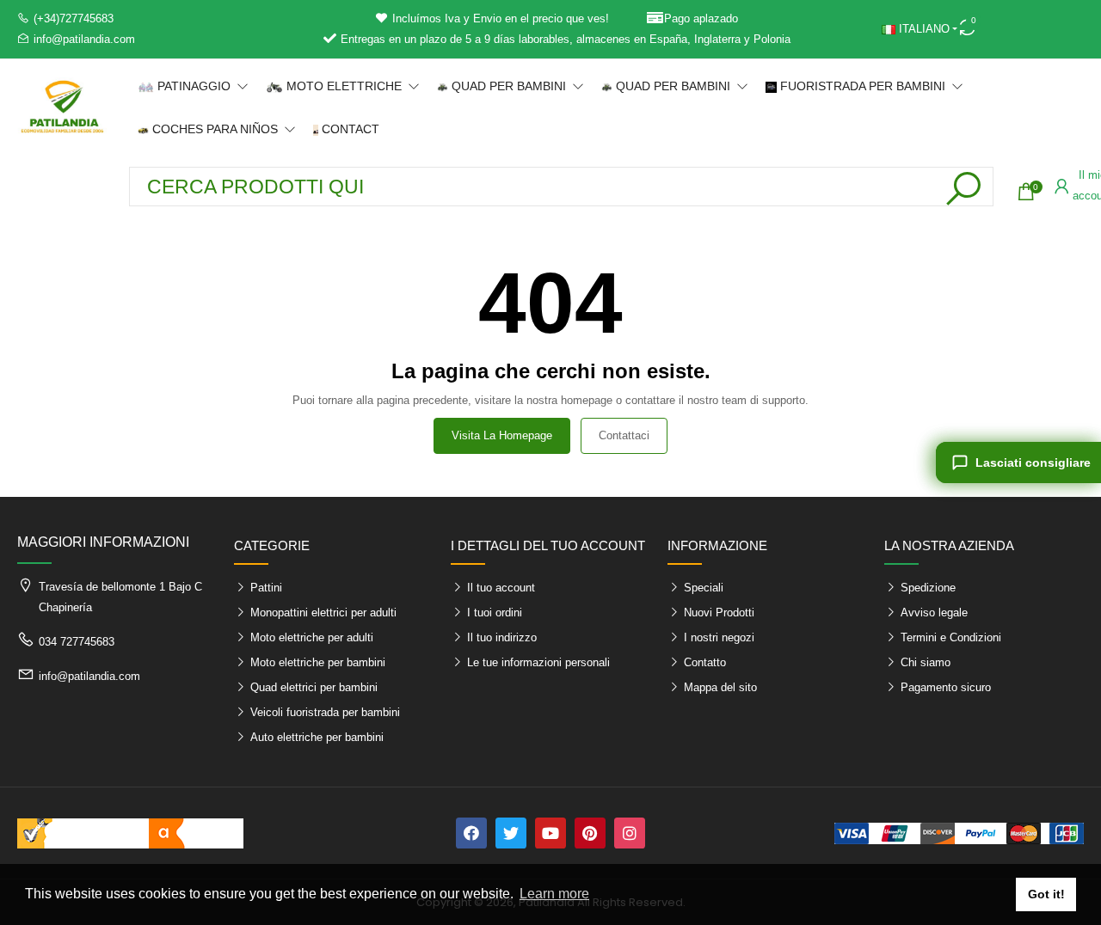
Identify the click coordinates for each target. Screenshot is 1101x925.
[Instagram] (629, 833)
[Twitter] (510, 833)
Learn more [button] (554, 893)
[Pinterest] (590, 833)
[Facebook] (471, 833)
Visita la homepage (502, 435)
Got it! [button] (1046, 894)
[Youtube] (550, 833)
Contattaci (624, 435)
